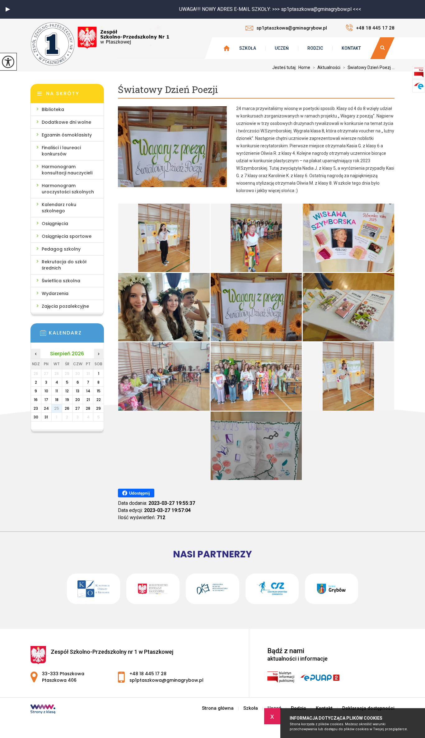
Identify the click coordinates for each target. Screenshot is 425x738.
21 (88, 399)
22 (98, 399)
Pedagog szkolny (61, 249)
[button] (8, 9)
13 (77, 391)
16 (36, 399)
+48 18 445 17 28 (375, 28)
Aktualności (326, 67)
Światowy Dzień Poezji (168, 89)
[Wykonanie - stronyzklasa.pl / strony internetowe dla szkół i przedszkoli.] (42, 709)
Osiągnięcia (55, 223)
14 (88, 391)
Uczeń (282, 48)
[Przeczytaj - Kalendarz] (76, 334)
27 (77, 408)
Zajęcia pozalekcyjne (65, 306)
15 (98, 391)
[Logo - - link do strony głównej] (100, 44)
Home (304, 67)
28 (88, 408)
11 (56, 391)
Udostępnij (139, 493)
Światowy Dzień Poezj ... (369, 67)
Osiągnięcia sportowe (66, 236)
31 (46, 417)
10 (46, 391)
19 (67, 399)
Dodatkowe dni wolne (66, 122)
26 (67, 408)
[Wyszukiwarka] (382, 48)
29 (98, 408)
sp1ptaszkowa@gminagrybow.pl (291, 28)
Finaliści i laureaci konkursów (61, 151)
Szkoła (247, 48)
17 (46, 399)
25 (56, 408)
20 (77, 399)
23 (36, 408)
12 (67, 391)
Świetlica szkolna (61, 281)
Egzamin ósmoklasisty (67, 135)
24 (46, 408)
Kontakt (351, 48)
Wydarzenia (55, 293)
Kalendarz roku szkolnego (59, 207)
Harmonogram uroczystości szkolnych (68, 188)
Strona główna (218, 708)
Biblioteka (53, 109)
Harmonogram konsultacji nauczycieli (67, 170)
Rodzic (315, 48)
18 (56, 399)
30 (36, 417)
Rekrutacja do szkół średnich (64, 265)
